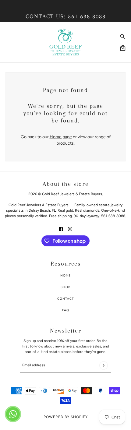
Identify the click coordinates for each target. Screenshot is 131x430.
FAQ (65, 310)
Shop (65, 287)
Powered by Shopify (66, 417)
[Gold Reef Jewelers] (65, 42)
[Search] (122, 36)
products (65, 143)
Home (65, 275)
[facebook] (61, 228)
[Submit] (103, 365)
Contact (65, 299)
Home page (61, 136)
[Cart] (122, 48)
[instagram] (70, 228)
